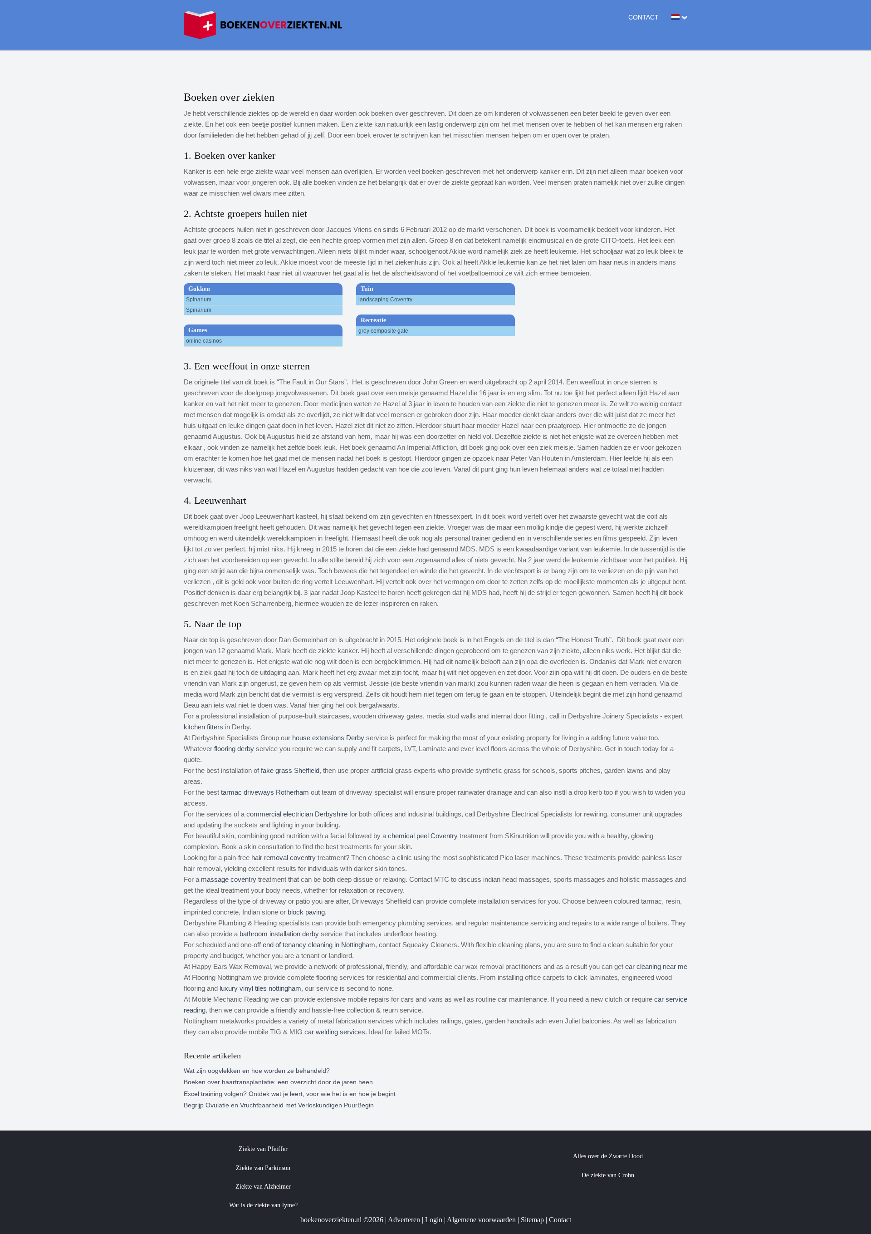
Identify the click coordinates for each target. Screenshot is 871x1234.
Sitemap (532, 1220)
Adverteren (404, 1220)
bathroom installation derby (279, 934)
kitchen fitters (203, 727)
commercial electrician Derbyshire (296, 814)
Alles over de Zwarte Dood (608, 1156)
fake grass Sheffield (290, 770)
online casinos (204, 341)
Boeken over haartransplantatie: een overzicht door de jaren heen (278, 1082)
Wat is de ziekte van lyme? (263, 1205)
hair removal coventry (283, 857)
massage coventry (228, 879)
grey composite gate (383, 331)
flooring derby (234, 748)
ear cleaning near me (656, 966)
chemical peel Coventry (423, 836)
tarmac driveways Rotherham (265, 792)
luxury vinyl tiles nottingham (260, 988)
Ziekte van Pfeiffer (263, 1149)
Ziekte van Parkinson (263, 1168)
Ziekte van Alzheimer (263, 1186)
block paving (306, 912)
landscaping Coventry (385, 299)
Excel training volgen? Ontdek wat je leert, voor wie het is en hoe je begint (290, 1093)
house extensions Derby (328, 738)
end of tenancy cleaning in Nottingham (319, 945)
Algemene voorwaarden (481, 1220)
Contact (643, 17)
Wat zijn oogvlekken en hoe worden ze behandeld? (257, 1070)
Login (433, 1220)
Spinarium (198, 299)
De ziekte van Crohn (608, 1175)
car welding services (334, 1032)
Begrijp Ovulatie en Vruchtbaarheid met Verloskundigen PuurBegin (279, 1105)
